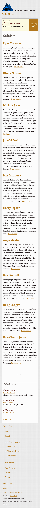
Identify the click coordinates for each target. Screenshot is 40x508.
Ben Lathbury (12, 176)
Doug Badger (11, 305)
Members (11, 446)
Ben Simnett (11, 275)
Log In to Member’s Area (12, 492)
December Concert (9, 393)
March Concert (8, 402)
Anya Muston (11, 240)
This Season (10, 461)
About (7, 435)
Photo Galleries (13, 451)
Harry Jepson (11, 208)
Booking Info (34, 25)
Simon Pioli (13, 496)
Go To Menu (8, 14)
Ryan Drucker (12, 44)
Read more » (18, 66)
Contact (8, 477)
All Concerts (7, 419)
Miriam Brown (12, 106)
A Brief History (13, 442)
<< (13, 374)
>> (28, 374)
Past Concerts (11, 468)
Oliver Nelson (12, 73)
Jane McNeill (11, 141)
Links (5, 488)
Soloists (8, 472)
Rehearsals (12, 455)
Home (7, 431)
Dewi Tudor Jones (14, 337)
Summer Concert (8, 412)
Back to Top (7, 426)
